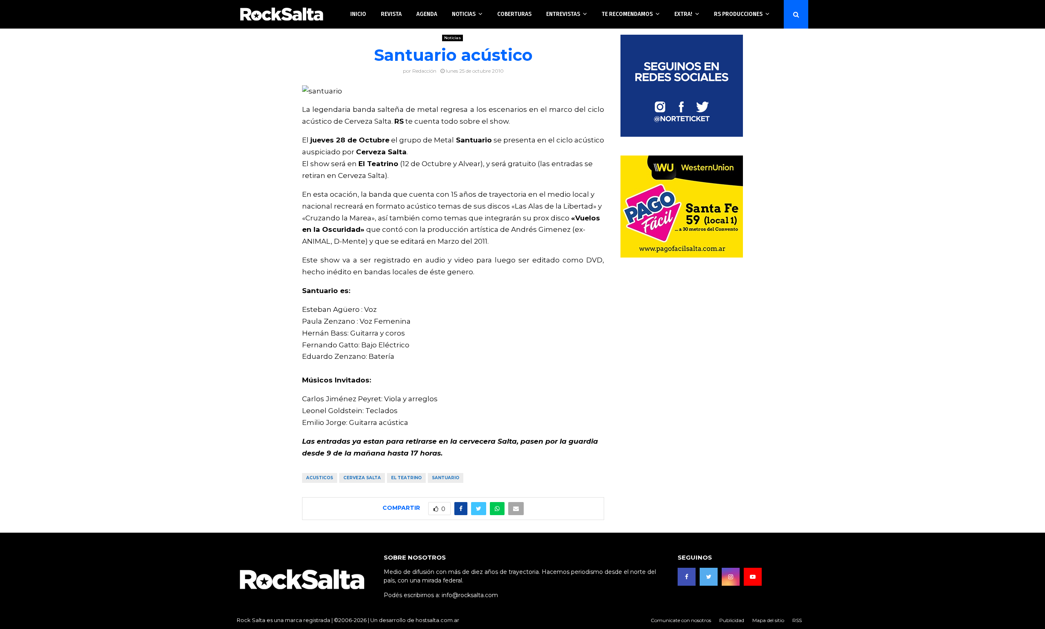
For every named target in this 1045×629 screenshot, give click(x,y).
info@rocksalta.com (470, 595)
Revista (391, 14)
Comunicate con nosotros (681, 620)
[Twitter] (709, 577)
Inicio (358, 14)
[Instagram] (731, 577)
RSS (797, 620)
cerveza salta (362, 477)
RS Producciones (738, 14)
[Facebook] (687, 577)
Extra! (683, 14)
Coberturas (514, 14)
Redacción (424, 71)
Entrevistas (563, 14)
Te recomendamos (627, 14)
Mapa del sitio (768, 620)
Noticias (464, 14)
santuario (445, 477)
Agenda (426, 14)
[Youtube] (753, 577)
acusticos (319, 477)
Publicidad (731, 620)
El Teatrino (406, 477)
